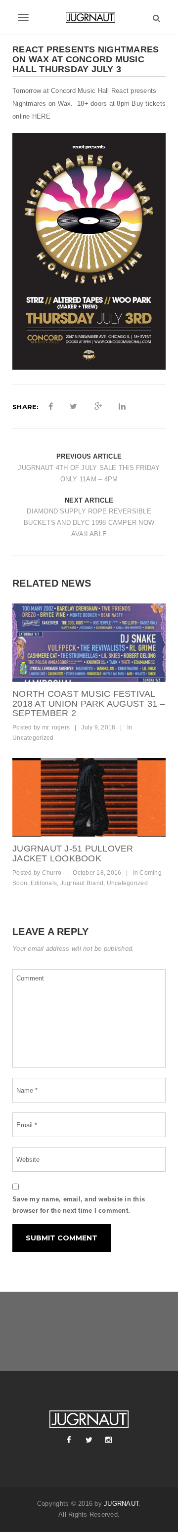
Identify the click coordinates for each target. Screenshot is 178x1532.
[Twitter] (89, 1440)
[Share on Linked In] (122, 407)
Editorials (44, 883)
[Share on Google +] (98, 407)
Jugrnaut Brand (82, 883)
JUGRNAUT (121, 1503)
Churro (52, 872)
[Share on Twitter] (73, 407)
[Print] (89, 797)
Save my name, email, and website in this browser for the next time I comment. (78, 1204)
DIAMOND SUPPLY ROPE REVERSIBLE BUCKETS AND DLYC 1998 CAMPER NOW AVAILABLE (89, 523)
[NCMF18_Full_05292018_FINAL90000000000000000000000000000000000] (89, 642)
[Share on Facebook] (50, 407)
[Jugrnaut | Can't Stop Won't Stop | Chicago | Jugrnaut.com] (89, 17)
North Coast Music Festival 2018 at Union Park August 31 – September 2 (88, 704)
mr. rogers (56, 727)
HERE (41, 116)
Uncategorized (32, 737)
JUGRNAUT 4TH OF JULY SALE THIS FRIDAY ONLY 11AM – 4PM (89, 473)
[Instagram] (108, 1440)
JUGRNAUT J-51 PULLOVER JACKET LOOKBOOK (73, 853)
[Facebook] (69, 1440)
